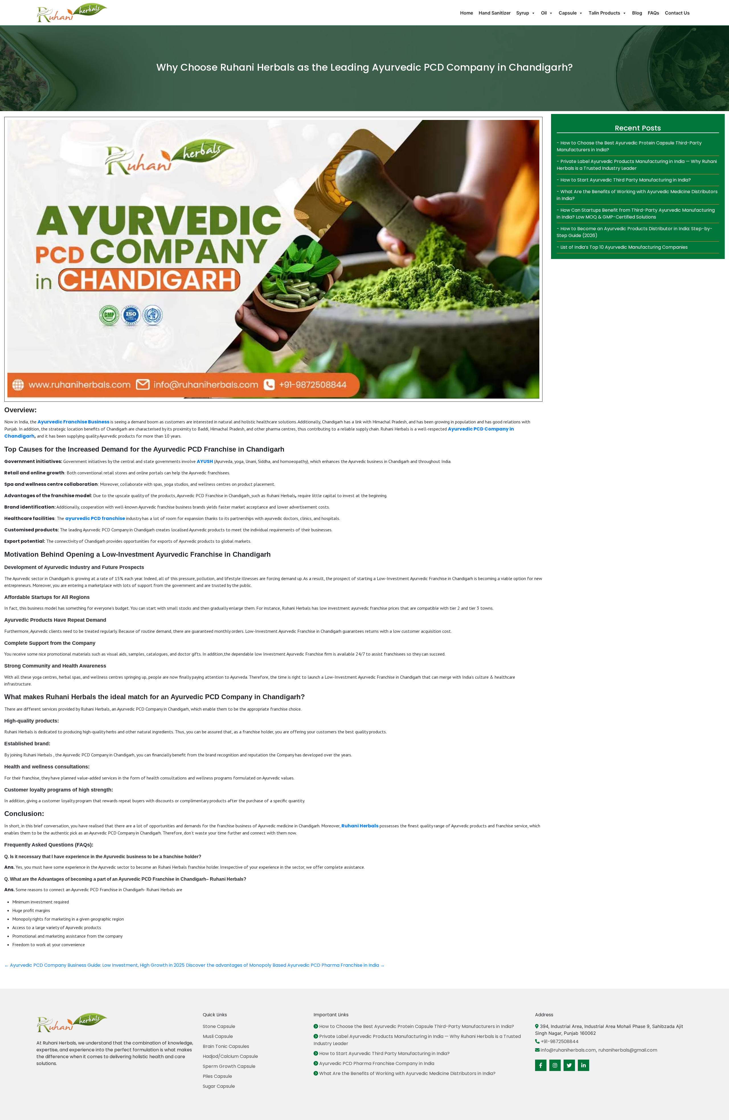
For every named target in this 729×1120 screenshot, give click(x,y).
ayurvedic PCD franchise (95, 518)
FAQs (653, 13)
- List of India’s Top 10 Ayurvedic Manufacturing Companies (622, 247)
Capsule (568, 13)
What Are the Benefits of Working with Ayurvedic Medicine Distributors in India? (406, 1073)
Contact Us (677, 13)
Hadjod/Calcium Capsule (230, 1056)
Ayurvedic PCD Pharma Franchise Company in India (376, 1063)
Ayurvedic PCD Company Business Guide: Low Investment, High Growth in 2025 (94, 965)
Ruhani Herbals (359, 826)
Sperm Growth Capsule (229, 1066)
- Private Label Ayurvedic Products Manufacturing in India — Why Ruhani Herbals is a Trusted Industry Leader (637, 165)
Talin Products (604, 13)
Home (466, 13)
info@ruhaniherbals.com (568, 1050)
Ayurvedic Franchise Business (73, 422)
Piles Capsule (217, 1076)
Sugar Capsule (219, 1086)
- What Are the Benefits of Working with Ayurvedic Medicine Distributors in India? (637, 195)
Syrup (522, 13)
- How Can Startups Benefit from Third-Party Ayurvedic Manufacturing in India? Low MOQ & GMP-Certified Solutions (636, 213)
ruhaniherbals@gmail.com (627, 1050)
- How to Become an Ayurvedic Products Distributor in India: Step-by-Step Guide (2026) (634, 232)
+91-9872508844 (559, 1041)
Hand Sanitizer (495, 13)
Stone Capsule (219, 1026)
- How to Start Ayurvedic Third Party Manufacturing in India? (624, 180)
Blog (637, 13)
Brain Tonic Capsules (226, 1046)
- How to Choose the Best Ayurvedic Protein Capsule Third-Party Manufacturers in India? (629, 146)
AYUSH (205, 461)
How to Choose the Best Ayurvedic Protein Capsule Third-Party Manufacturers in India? (416, 1026)
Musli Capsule (218, 1036)
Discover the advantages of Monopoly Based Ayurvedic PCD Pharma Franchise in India (285, 965)
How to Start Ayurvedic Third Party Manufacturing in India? (384, 1053)
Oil (544, 13)
